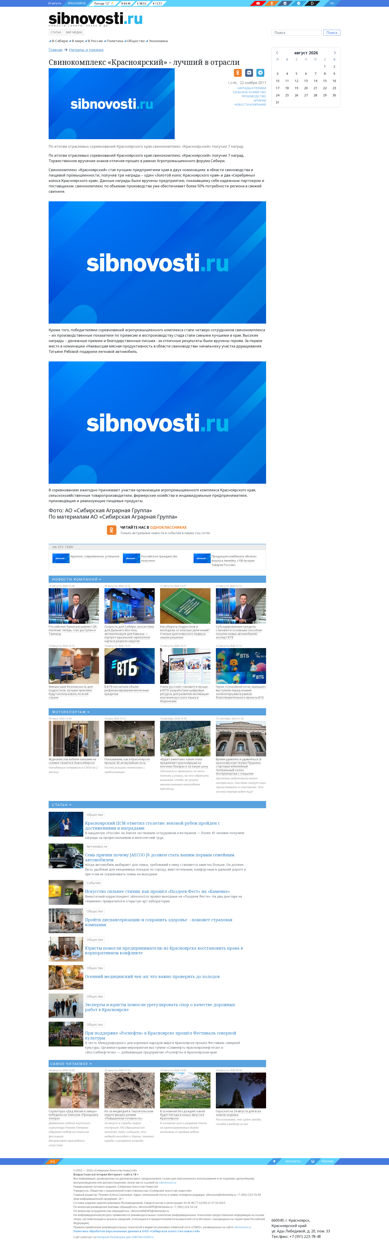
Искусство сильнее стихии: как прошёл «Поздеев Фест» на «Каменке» (157, 891)
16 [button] (334, 81)
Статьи (56, 32)
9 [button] (334, 73)
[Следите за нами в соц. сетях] (258, 3)
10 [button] (277, 81)
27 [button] (306, 95)
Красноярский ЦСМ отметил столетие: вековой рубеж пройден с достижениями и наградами (152, 825)
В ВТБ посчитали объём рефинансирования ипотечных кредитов (126, 690)
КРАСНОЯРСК (77, 3)
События (93, 883)
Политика (115, 41)
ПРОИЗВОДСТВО (254, 96)
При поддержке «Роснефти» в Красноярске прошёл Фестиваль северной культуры (160, 1035)
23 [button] (334, 88)
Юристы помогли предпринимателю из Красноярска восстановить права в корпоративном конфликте (164, 950)
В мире (78, 41)
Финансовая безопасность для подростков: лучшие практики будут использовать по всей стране (71, 692)
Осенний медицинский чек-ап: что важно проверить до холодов (152, 976)
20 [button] (306, 88)
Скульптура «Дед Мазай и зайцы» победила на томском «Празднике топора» (73, 1114)
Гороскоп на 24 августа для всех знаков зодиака (238, 1113)
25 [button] (287, 95)
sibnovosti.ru (167, 1182)
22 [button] (325, 88)
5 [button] (296, 73)
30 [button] (334, 95)
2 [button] (334, 66)
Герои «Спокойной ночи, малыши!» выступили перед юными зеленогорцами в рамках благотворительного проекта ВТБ (241, 692)
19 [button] (296, 88)
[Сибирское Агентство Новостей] (95, 17)
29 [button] (325, 95)
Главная (55, 49)
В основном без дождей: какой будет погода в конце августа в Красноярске (182, 1114)
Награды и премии (86, 49)
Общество (136, 41)
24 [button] (277, 95)
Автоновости (97, 846)
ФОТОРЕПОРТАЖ (71, 712)
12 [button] (296, 81)
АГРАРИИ (260, 100)
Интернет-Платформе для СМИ (117, 1237)
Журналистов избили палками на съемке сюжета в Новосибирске (72, 761)
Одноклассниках (168, 527)
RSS (52, 1162)
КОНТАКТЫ (293, 1161)
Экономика (158, 41)
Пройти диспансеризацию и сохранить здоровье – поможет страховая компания (158, 922)
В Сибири (60, 41)
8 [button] (325, 73)
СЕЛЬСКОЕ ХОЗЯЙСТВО (249, 92)
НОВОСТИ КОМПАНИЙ (250, 104)
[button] (277, 52)
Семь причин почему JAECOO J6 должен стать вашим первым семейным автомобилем (159, 857)
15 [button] (325, 81)
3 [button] (277, 73)
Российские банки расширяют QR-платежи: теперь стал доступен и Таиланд (73, 630)
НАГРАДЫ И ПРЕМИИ (251, 88)
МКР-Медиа (74, 32)
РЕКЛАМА (327, 1161)
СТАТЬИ (62, 804)
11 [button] (287, 81)
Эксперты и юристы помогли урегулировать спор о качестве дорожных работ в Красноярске (160, 1007)
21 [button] (315, 88)
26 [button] (296, 95)
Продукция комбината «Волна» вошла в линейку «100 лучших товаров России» (234, 560)
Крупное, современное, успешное (95, 556)
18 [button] (287, 88)
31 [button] (277, 102)
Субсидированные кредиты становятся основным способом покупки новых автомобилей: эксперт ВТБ (239, 631)
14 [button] (315, 81)
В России (95, 41)
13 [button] (306, 81)
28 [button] (315, 95)
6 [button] (306, 73)
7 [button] (315, 73)
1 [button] (325, 66)
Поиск (331, 32)
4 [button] (287, 73)
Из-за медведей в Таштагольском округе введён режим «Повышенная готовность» (128, 1114)
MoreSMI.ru (146, 1237)
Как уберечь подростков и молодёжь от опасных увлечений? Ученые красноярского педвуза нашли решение (185, 631)
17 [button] (277, 88)
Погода (99, 3)
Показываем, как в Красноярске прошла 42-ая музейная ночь (127, 761)
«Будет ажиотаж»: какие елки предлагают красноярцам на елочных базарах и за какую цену (184, 762)
